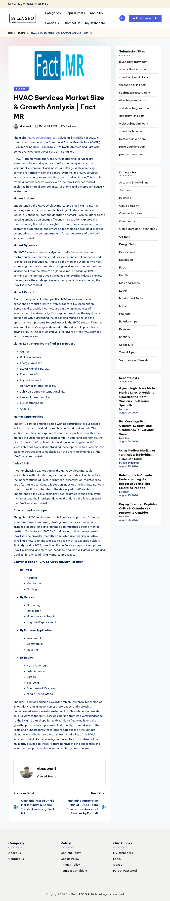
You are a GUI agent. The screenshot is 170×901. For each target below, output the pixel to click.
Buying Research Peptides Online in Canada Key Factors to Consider (138, 508)
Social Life (126, 345)
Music (123, 306)
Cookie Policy (70, 859)
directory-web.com (132, 100)
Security (124, 337)
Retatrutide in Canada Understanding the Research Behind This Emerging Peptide (135, 481)
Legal (123, 290)
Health (123, 275)
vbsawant (46, 768)
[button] (145, 18)
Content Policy (71, 853)
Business (23, 32)
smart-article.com (131, 131)
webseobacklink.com (133, 123)
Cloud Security (129, 206)
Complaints (127, 221)
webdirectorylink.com (134, 108)
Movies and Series (131, 298)
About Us (14, 853)
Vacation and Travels (133, 360)
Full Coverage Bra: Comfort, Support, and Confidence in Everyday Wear (136, 428)
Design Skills (127, 244)
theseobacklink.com (133, 85)
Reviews (124, 329)
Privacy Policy (70, 864)
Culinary (124, 236)
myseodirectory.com (133, 62)
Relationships (128, 321)
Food (122, 267)
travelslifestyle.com (132, 69)
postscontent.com (131, 154)
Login (117, 859)
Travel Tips (126, 352)
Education (126, 260)
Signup (117, 864)
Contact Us (16, 859)
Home (11, 32)
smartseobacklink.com (134, 77)
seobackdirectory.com (134, 92)
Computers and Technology (138, 229)
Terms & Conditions (74, 870)
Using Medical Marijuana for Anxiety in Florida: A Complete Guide (137, 455)
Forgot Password (125, 870)
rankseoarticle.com (132, 146)
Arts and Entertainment (135, 182)
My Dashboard (123, 853)
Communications (130, 213)
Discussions (127, 252)
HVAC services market (42, 137)
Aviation (125, 190)
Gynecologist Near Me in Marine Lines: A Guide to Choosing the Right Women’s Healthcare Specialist (137, 397)
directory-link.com (132, 116)
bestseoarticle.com (132, 139)
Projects (124, 314)
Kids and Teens (129, 283)
